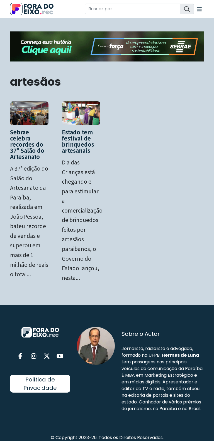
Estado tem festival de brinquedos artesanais (78, 141)
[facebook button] (20, 356)
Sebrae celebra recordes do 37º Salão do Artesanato (27, 144)
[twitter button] (47, 356)
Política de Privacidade (40, 384)
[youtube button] (60, 356)
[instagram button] (34, 356)
